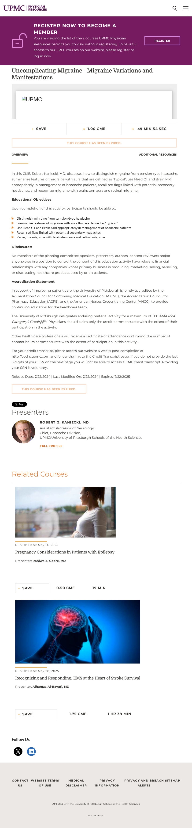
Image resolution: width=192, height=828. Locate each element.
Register (162, 40)
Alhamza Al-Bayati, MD (51, 686)
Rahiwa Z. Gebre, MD (49, 561)
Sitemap (172, 780)
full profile (51, 446)
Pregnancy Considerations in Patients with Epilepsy (64, 552)
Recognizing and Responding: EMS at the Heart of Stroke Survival (77, 678)
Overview (20, 154)
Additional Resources (158, 154)
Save (41, 128)
